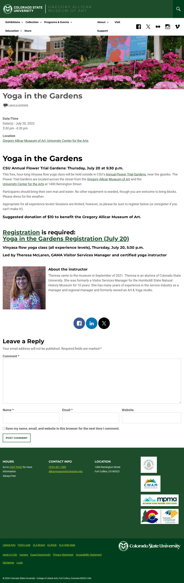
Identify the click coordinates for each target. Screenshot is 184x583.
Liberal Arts (9, 545)
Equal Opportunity (40, 554)
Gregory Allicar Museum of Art (108, 179)
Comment (11, 356)
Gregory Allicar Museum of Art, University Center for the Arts (45, 141)
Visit (117, 22)
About (101, 22)
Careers (23, 554)
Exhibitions (12, 22)
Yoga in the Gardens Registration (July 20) (66, 238)
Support (102, 30)
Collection (32, 22)
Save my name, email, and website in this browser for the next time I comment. (62, 428)
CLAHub (52, 545)
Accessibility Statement (89, 554)
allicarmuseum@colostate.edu (66, 471)
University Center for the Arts (23, 184)
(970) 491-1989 (57, 467)
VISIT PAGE (15, 467)
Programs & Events (56, 22)
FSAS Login (24, 545)
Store (27, 30)
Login (20, 562)
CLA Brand (39, 545)
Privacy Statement (63, 554)
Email (67, 410)
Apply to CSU (10, 554)
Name (8, 410)
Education (12, 30)
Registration (21, 232)
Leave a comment (18, 105)
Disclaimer (8, 562)
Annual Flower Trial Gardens (126, 174)
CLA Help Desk (67, 545)
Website (128, 410)
